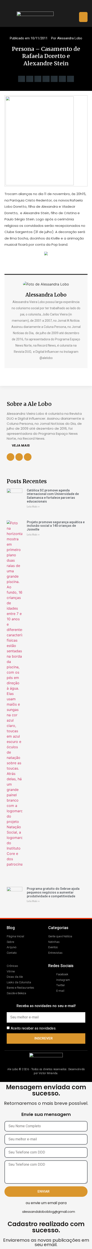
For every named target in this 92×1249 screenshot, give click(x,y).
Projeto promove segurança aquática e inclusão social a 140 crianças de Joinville (56, 525)
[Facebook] (33, 5)
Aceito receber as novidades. (33, 1028)
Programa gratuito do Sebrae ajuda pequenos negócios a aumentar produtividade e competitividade (53, 892)
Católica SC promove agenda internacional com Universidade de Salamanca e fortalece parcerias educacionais (53, 496)
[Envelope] (58, 5)
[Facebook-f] (19, 457)
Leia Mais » (33, 506)
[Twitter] (50, 5)
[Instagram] (42, 5)
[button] (83, 17)
